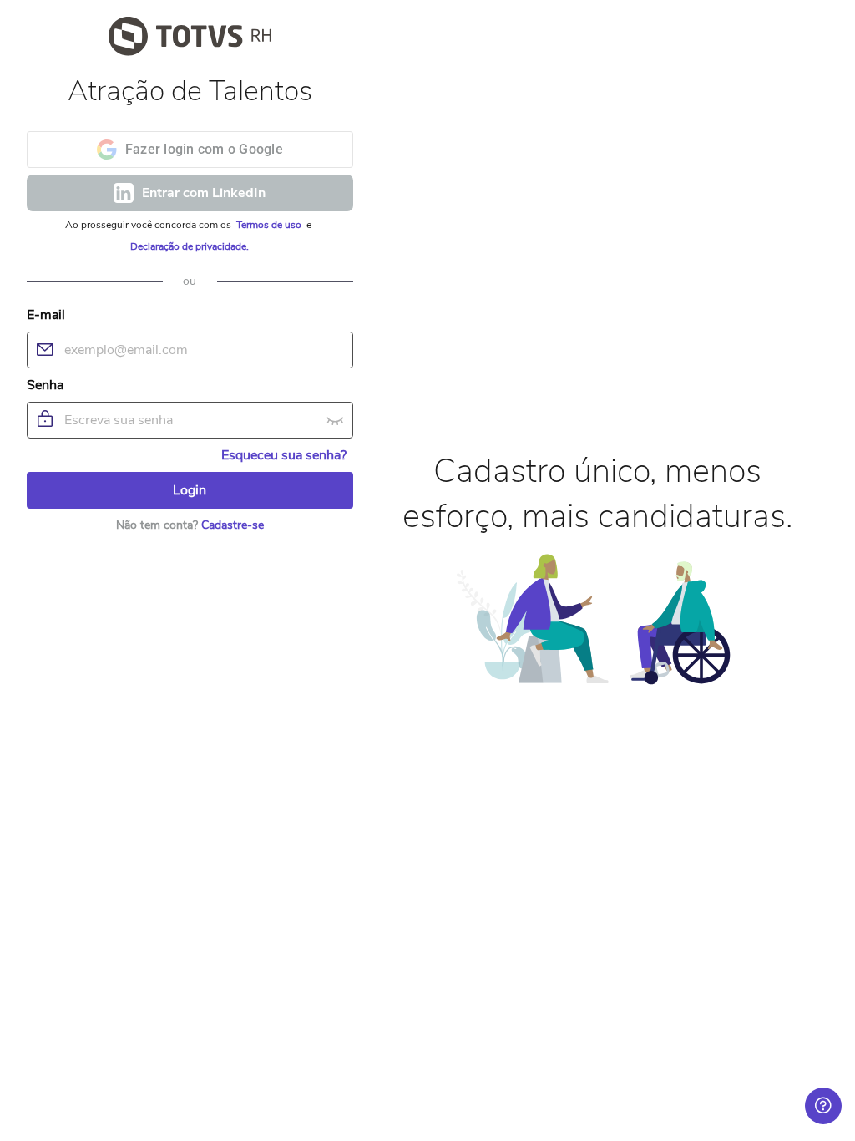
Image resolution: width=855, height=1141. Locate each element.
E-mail (46, 315)
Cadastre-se (232, 525)
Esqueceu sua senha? (284, 455)
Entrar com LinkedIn (204, 193)
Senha (45, 385)
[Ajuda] (823, 1106)
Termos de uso (270, 224)
